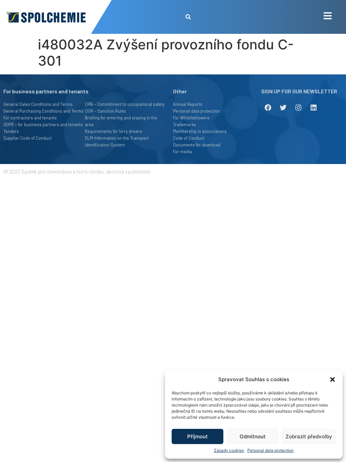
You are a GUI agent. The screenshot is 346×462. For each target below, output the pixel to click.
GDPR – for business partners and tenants (43, 124)
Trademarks (184, 124)
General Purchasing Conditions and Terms (43, 111)
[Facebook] (268, 107)
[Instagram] (298, 107)
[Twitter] (283, 107)
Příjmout (197, 436)
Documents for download (196, 144)
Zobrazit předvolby (309, 436)
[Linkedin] (313, 107)
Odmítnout (253, 436)
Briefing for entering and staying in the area (121, 121)
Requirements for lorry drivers (113, 131)
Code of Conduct (188, 138)
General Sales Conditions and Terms (38, 104)
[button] (332, 379)
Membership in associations (200, 131)
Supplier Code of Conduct (27, 138)
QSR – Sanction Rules (105, 111)
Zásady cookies (229, 450)
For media (182, 151)
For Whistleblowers (191, 117)
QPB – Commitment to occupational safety (125, 104)
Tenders (11, 131)
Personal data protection (270, 450)
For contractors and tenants (30, 117)
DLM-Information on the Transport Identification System (117, 141)
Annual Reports (187, 104)
